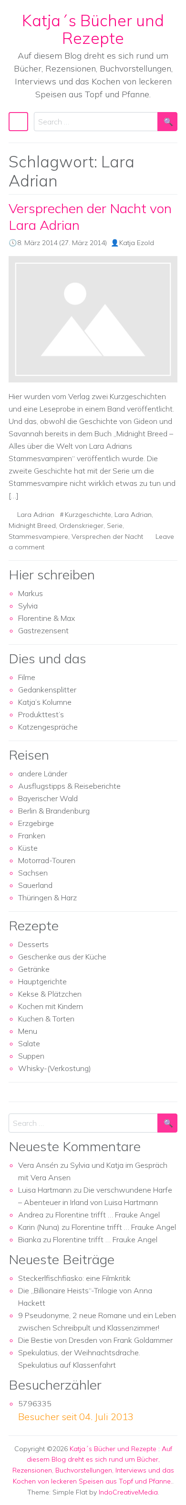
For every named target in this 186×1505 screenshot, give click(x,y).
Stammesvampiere (38, 536)
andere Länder (42, 773)
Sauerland (35, 885)
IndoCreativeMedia (128, 1492)
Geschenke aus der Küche (62, 956)
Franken (31, 835)
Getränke (34, 969)
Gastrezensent (43, 630)
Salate (29, 1043)
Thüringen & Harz (47, 897)
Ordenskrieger (81, 525)
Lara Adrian (35, 514)
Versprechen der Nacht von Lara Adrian (90, 216)
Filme (26, 677)
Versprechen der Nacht (107, 536)
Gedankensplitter (47, 689)
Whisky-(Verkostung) (54, 1068)
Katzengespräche (48, 727)
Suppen (31, 1056)
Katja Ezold (136, 242)
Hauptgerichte (42, 981)
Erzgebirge (36, 823)
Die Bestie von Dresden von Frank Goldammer (95, 1340)
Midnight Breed (32, 525)
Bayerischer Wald (48, 798)
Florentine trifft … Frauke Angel (107, 1214)
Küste (28, 848)
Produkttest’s (41, 714)
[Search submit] (167, 121)
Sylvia (28, 605)
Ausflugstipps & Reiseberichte (69, 786)
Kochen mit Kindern (50, 1006)
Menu (27, 1031)
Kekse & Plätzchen (50, 994)
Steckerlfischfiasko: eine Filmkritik (74, 1278)
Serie (115, 525)
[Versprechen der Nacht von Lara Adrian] (93, 319)
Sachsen (33, 872)
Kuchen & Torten (46, 1018)
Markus (30, 593)
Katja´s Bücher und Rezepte (93, 29)
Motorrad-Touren (46, 860)
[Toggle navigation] (18, 121)
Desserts (33, 944)
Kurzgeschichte (88, 514)
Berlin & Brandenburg (54, 810)
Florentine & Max (46, 618)
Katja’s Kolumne (45, 702)
